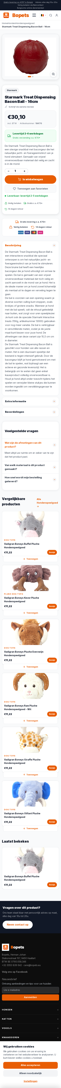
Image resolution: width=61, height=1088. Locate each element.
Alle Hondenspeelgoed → (47, 503)
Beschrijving (13, 245)
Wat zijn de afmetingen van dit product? (23, 444)
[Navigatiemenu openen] (34, 15)
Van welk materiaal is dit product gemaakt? (25, 467)
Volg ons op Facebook (14, 971)
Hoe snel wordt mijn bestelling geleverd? (23, 479)
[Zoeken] (50, 15)
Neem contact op (17, 924)
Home (5, 23)
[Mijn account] (57, 15)
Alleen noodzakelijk (30, 1073)
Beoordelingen (14, 411)
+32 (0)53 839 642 (12, 965)
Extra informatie (15, 401)
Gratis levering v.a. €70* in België (18, 2)
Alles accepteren (30, 1065)
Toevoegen (32, 559)
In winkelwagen (33, 179)
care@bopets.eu (32, 965)
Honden (12, 23)
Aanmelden (30, 997)
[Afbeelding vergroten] (53, 74)
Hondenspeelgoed (25, 23)
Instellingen (30, 1081)
